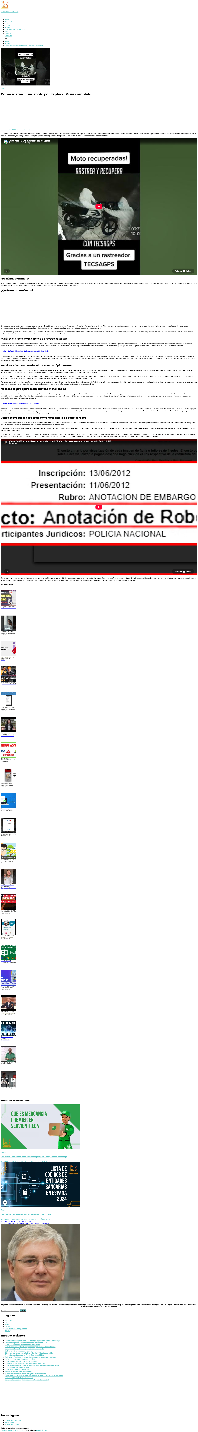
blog (6, 31)
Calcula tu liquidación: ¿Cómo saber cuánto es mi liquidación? (27, 1380)
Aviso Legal (9, 1422)
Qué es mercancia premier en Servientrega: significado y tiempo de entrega (34, 1157)
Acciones (8, 21)
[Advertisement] (99, 113)
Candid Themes (42, 1430)
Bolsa (7, 23)
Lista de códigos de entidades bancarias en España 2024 (26, 1214)
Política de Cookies (12, 1424)
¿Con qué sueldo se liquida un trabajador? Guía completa (25, 1374)
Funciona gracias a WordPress (12, 1430)
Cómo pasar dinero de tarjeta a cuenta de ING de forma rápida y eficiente (32, 1365)
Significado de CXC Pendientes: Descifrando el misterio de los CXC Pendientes (34, 1376)
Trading (8, 27)
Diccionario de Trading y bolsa (16, 29)
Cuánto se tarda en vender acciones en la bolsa (22, 1345)
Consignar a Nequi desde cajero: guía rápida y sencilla (24, 1349)
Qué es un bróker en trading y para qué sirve (21, 1351)
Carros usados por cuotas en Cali (17, 1367)
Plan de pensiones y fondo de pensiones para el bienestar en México (30, 1347)
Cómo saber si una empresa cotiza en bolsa (21, 1361)
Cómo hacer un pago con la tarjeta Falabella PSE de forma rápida (29, 1353)
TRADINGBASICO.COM (9, 12)
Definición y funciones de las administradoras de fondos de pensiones (30, 1357)
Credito (7, 25)
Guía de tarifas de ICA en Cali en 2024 (19, 1378)
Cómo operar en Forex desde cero (17, 1369)
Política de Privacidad (13, 1420)
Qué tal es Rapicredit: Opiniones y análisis (20, 1359)
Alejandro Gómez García (25, 130)
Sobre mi (8, 34)
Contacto (8, 36)
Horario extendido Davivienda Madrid (18, 1371)
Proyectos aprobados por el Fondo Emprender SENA (24, 1355)
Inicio (7, 19)
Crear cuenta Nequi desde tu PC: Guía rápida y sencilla (25, 1363)
